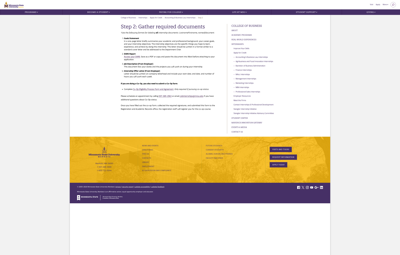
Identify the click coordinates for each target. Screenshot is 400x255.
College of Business (128, 18)
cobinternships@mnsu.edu (191, 96)
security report (127, 187)
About (234, 30)
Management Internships (246, 79)
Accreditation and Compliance (156, 170)
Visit (371, 5)
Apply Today (278, 165)
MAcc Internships (243, 74)
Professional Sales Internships (248, 92)
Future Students (214, 146)
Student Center (239, 118)
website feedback (157, 187)
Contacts (146, 158)
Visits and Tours (280, 149)
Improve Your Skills (241, 48)
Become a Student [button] (97, 12)
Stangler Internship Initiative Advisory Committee (254, 113)
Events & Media (239, 127)
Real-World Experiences (243, 39)
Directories (147, 150)
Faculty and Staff (214, 158)
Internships (143, 18)
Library (145, 162)
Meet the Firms (240, 100)
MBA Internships (242, 87)
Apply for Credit (156, 18)
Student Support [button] (306, 12)
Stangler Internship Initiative (245, 109)
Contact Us (237, 132)
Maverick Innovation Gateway (246, 123)
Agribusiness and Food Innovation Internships (254, 61)
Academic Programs (241, 35)
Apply (378, 5)
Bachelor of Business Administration (250, 66)
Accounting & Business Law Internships (180, 18)
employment (148, 166)
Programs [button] (30, 12)
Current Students (214, 150)
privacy (118, 187)
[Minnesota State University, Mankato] (104, 152)
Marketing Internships (245, 83)
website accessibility (142, 187)
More (385, 5)
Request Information (283, 157)
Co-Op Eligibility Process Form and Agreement (153, 89)
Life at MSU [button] (238, 12)
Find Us (145, 154)
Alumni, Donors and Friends (219, 154)
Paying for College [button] (170, 12)
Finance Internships (244, 70)
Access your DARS (132, 57)
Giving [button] (370, 12)
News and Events (150, 146)
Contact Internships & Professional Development (253, 105)
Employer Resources (242, 96)
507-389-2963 (165, 96)
